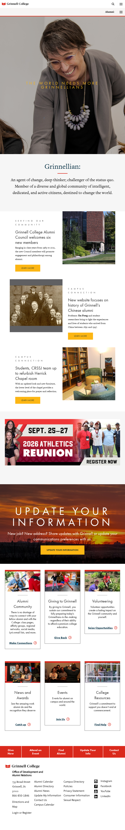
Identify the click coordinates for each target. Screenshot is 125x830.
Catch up (20, 724)
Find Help (100, 724)
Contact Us (114, 751)
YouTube (105, 791)
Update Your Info (88, 751)
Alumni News (41, 791)
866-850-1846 (20, 795)
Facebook (106, 786)
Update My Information (47, 795)
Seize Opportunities (100, 628)
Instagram (106, 781)
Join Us (60, 719)
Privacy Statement (74, 791)
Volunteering (102, 601)
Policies (68, 786)
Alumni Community (23, 603)
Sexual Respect (72, 800)
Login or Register (22, 812)
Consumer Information (77, 795)
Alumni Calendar (43, 781)
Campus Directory (74, 781)
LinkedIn (106, 796)
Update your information (62, 550)
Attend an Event (35, 751)
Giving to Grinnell (62, 601)
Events (62, 692)
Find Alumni (61, 751)
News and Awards (22, 695)
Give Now (11, 751)
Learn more (27, 268)
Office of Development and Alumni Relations (27, 774)
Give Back (60, 637)
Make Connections (20, 643)
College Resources (102, 695)
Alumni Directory (44, 786)
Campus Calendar (44, 804)
